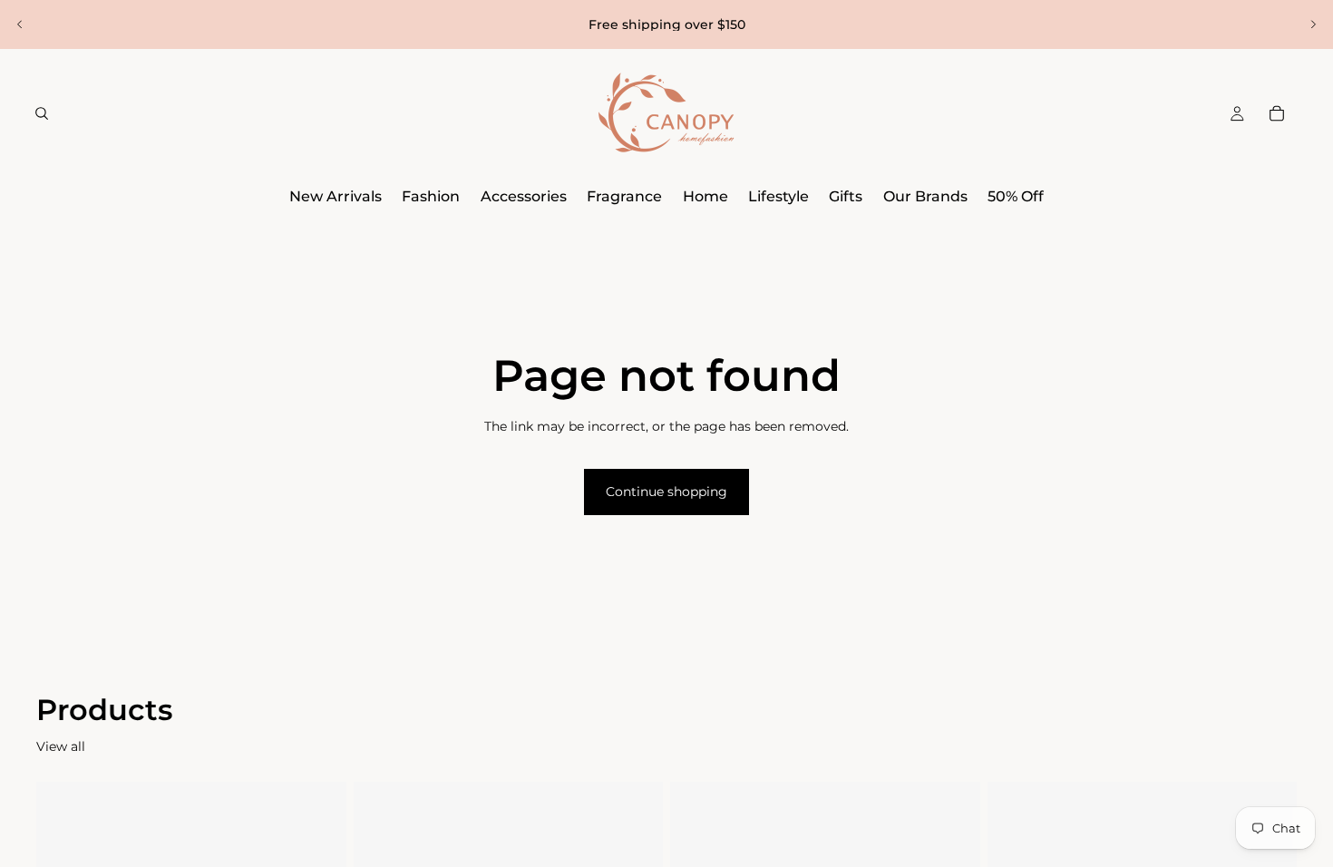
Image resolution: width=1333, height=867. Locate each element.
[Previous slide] (20, 24)
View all (60, 746)
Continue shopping (666, 491)
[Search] (42, 113)
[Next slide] (1313, 24)
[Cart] (1277, 113)
